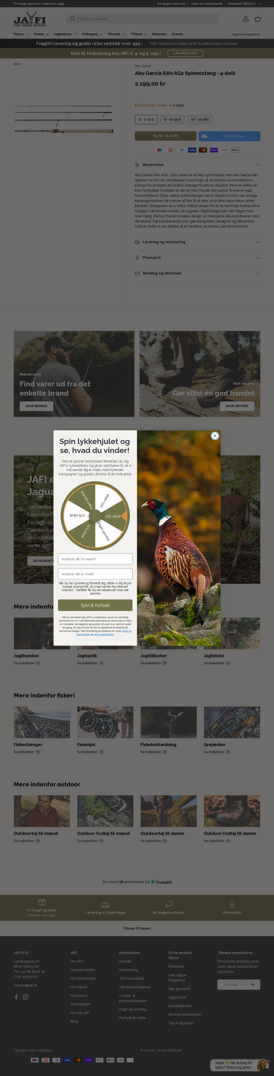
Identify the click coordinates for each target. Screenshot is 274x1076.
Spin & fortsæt (95, 605)
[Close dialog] (215, 436)
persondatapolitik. (104, 634)
